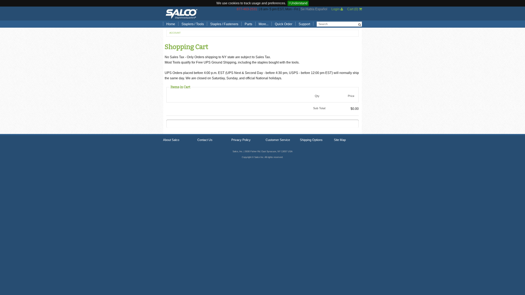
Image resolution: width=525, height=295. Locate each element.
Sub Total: (319, 108)
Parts (248, 24)
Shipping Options (311, 140)
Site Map (340, 140)
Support (304, 24)
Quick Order (283, 24)
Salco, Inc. (181, 13)
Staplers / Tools (192, 24)
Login (335, 9)
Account (175, 33)
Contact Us (204, 140)
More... (263, 24)
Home (170, 24)
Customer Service (278, 140)
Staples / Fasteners (224, 24)
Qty (317, 96)
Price (351, 96)
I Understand (298, 3)
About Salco (171, 140)
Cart (352, 9)
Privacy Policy (241, 140)
